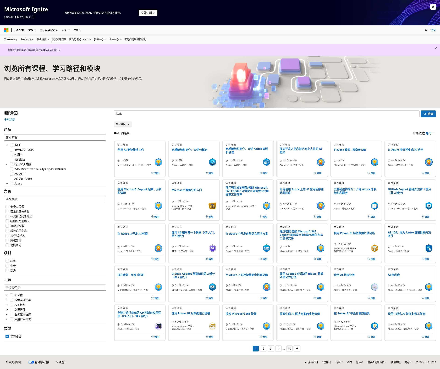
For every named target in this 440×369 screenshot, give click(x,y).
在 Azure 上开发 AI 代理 (133, 234)
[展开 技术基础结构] (7, 300)
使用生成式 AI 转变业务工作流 (406, 314)
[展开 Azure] (7, 183)
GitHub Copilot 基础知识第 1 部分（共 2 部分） (409, 191)
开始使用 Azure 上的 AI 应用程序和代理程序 (302, 191)
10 (289, 348)
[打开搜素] (426, 30)
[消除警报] (433, 7)
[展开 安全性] (7, 295)
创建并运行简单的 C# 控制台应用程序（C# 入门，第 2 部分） (139, 314)
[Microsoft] (6, 30)
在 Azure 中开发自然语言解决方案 (247, 234)
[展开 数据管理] (7, 309)
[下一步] (297, 348)
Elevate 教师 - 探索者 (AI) (350, 150)
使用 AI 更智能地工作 (131, 150)
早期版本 (327, 362)
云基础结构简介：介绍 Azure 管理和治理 (247, 150)
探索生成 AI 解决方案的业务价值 (300, 314)
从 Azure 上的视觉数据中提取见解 (247, 275)
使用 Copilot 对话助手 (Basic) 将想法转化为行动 (301, 275)
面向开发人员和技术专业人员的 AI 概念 (301, 150)
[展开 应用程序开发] (7, 319)
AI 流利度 (394, 275)
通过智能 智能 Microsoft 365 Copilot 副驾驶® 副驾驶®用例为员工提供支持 (301, 235)
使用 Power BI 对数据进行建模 (191, 313)
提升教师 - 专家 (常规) (131, 275)
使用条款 (396, 362)
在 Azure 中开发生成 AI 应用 (406, 150)
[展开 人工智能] (7, 304)
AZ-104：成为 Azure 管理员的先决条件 (409, 234)
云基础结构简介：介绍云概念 (189, 150)
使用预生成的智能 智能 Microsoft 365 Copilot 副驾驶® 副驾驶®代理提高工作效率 (247, 191)
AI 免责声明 (311, 362)
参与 (349, 362)
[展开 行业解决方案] (7, 164)
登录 (433, 29)
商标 (407, 362)
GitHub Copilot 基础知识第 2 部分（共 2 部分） (193, 275)
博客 (338, 362)
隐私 (358, 362)
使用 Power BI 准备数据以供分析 (354, 233)
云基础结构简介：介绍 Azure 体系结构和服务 (355, 191)
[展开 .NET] (7, 145)
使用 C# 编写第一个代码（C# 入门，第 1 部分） (194, 234)
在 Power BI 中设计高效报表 (352, 313)
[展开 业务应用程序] (7, 314)
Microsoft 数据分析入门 (187, 190)
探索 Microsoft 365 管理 (241, 314)
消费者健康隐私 (375, 362)
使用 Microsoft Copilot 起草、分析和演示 (140, 191)
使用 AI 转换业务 (344, 275)
